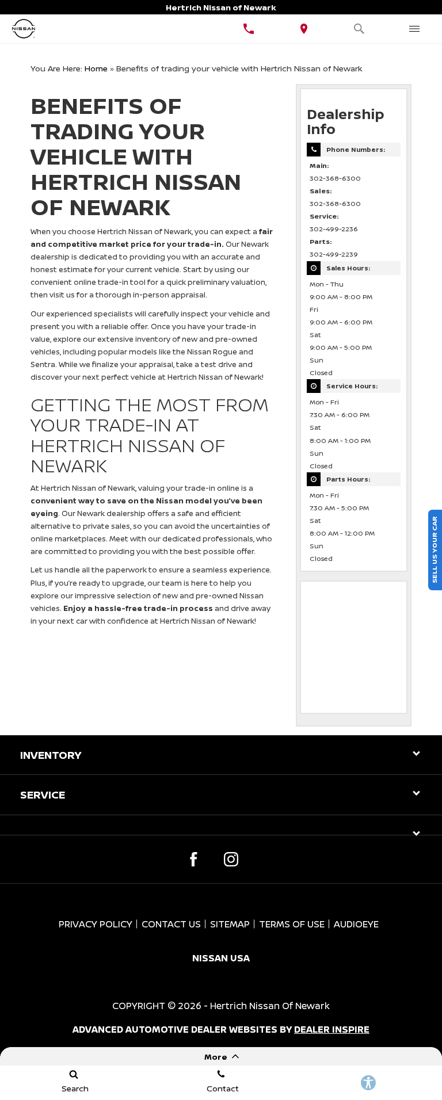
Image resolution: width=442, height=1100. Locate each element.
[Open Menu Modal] (414, 28)
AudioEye (356, 924)
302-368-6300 (335, 178)
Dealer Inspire (331, 1029)
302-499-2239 (334, 254)
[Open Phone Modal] (248, 28)
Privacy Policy (95, 924)
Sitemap (230, 924)
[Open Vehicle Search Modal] (359, 28)
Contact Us (171, 924)
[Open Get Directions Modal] (304, 28)
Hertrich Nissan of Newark (270, 1005)
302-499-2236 (334, 229)
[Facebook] (194, 859)
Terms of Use (292, 924)
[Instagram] (231, 859)
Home (96, 68)
